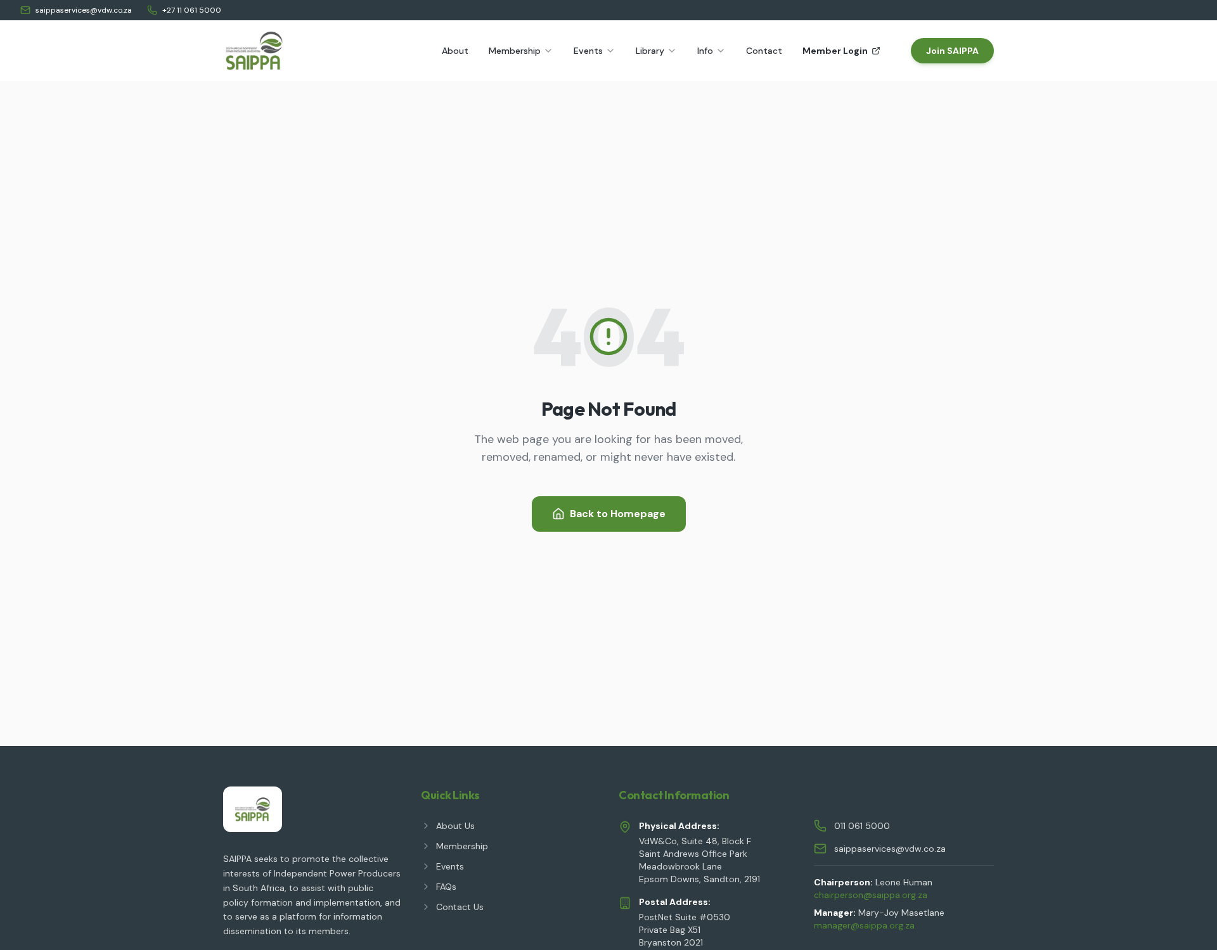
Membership (515, 50)
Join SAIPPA (952, 50)
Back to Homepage (618, 513)
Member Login (835, 50)
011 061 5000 (862, 825)
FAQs (446, 886)
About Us (455, 825)
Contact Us (460, 907)
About (455, 50)
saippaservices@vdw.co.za (83, 10)
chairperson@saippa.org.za (870, 895)
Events (588, 50)
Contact (764, 50)
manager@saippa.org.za (864, 925)
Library (650, 50)
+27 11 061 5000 (191, 10)
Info (705, 50)
